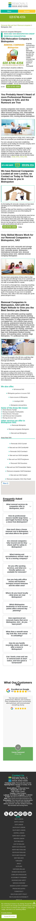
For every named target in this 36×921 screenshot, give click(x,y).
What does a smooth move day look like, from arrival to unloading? (17, 634)
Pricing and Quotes (19, 888)
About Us (19, 899)
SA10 (21, 157)
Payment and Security (19, 872)
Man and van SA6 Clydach (18, 475)
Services (27, 11)
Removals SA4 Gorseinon (19, 463)
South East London (19, 827)
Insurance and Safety (19, 880)
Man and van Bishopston (19, 433)
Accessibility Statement (19, 877)
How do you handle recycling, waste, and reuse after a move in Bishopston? (17, 646)
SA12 (17, 157)
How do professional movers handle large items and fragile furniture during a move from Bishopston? (17, 519)
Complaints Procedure (18, 874)
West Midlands (19, 858)
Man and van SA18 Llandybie (19, 455)
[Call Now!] (18, 17)
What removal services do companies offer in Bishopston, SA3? (17, 506)
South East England (19, 852)
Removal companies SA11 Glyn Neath (19, 479)
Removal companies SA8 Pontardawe (19, 471)
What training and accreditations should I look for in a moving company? (16, 556)
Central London (19, 833)
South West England (19, 855)
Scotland (19, 866)
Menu (9, 11)
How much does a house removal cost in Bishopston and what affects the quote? (16, 531)
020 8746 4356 (13, 86)
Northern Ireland (19, 869)
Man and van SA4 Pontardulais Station (19, 467)
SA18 (13, 157)
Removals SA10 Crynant (19, 443)
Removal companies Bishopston (19, 429)
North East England (19, 847)
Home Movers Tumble (10, 410)
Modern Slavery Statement (19, 886)
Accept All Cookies (9, 916)
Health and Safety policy (19, 894)
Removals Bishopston (19, 425)
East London (19, 824)
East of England (19, 844)
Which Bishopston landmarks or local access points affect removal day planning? (17, 608)
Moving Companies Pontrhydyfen (13, 412)
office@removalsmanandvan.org (20, 797)
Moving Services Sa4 (9, 418)
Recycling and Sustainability (18, 897)
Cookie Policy (18, 891)
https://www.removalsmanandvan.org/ (20, 798)
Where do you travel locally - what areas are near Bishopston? (17, 595)
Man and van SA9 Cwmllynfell (18, 447)
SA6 (25, 157)
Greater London (19, 838)
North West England (19, 849)
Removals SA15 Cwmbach (18, 451)
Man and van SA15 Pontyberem (19, 459)
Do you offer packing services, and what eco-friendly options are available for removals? (17, 569)
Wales (19, 863)
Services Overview (19, 883)
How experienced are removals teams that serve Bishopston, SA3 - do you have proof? (17, 621)
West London (19, 819)
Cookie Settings (7, 913)
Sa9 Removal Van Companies (12, 416)
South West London (18, 830)
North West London (18, 835)
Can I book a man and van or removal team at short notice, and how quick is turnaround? (17, 660)
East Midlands (19, 841)
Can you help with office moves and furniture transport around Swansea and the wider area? (17, 582)
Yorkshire (18, 861)
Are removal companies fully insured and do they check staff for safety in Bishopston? (17, 544)
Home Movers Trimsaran (10, 414)
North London (19, 822)
